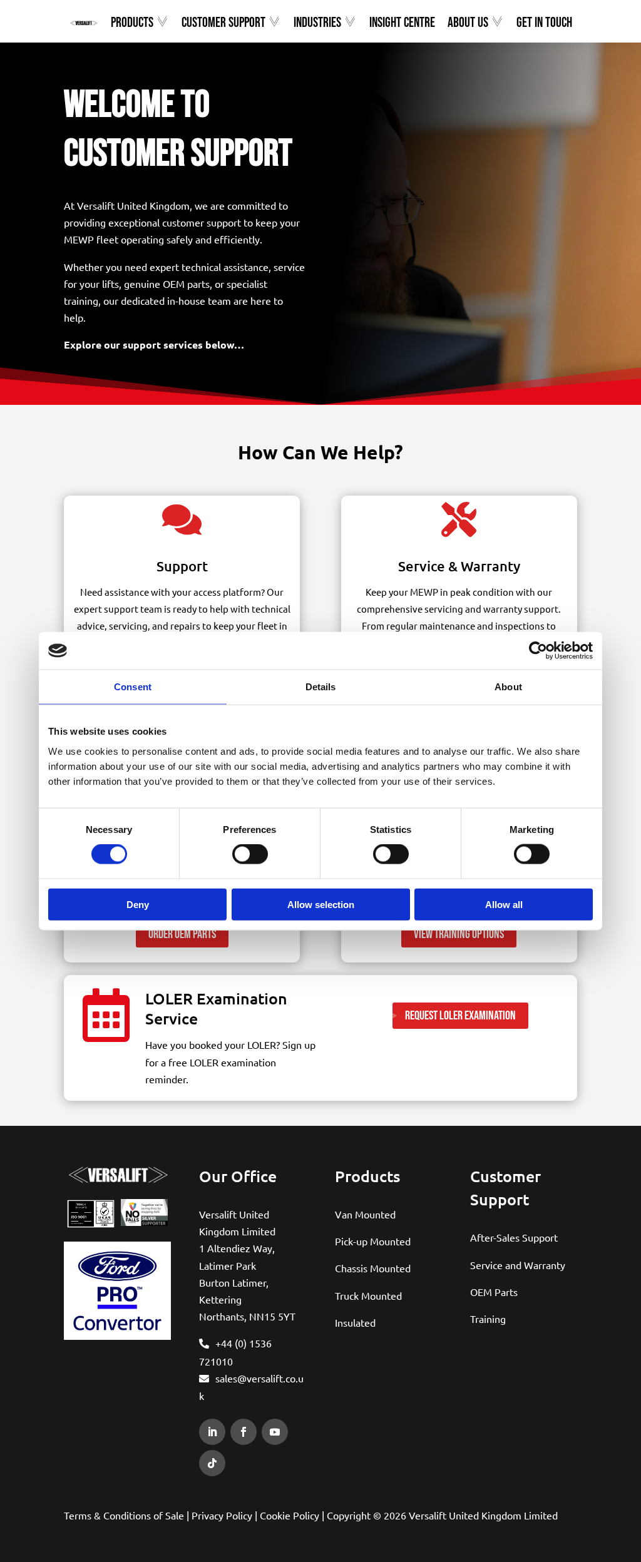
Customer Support (223, 23)
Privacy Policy (222, 1515)
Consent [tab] (132, 686)
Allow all (504, 904)
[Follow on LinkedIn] (212, 1432)
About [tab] (508, 686)
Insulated (355, 1322)
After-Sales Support (514, 1237)
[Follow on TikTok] (212, 1463)
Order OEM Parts (182, 934)
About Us (468, 23)
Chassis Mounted (373, 1268)
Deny (137, 904)
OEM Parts (494, 1291)
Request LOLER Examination (460, 1015)
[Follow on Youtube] (275, 1432)
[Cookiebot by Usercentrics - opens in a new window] (538, 650)
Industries (317, 23)
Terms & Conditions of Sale (124, 1515)
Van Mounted (365, 1214)
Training (488, 1318)
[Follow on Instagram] (240, 1463)
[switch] (250, 854)
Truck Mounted (368, 1295)
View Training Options (459, 934)
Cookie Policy (289, 1515)
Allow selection (320, 904)
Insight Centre (402, 23)
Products (132, 23)
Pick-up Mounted (373, 1241)
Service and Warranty (517, 1264)
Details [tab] (320, 686)
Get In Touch (544, 23)
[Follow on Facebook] (243, 1432)
